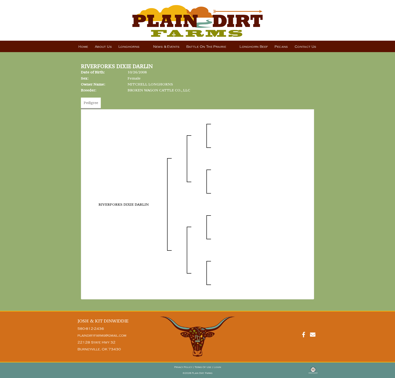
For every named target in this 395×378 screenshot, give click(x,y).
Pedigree (91, 103)
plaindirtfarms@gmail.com (101, 336)
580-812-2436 (90, 329)
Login (217, 367)
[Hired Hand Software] (313, 372)
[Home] (197, 336)
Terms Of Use (203, 367)
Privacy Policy (183, 367)
